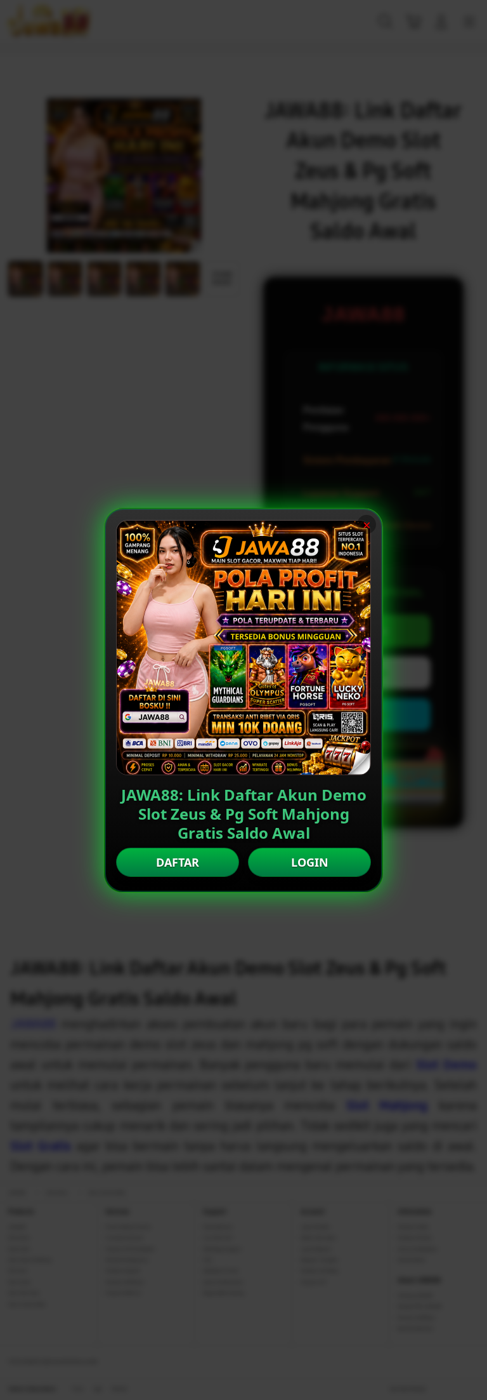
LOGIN (309, 862)
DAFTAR (177, 862)
